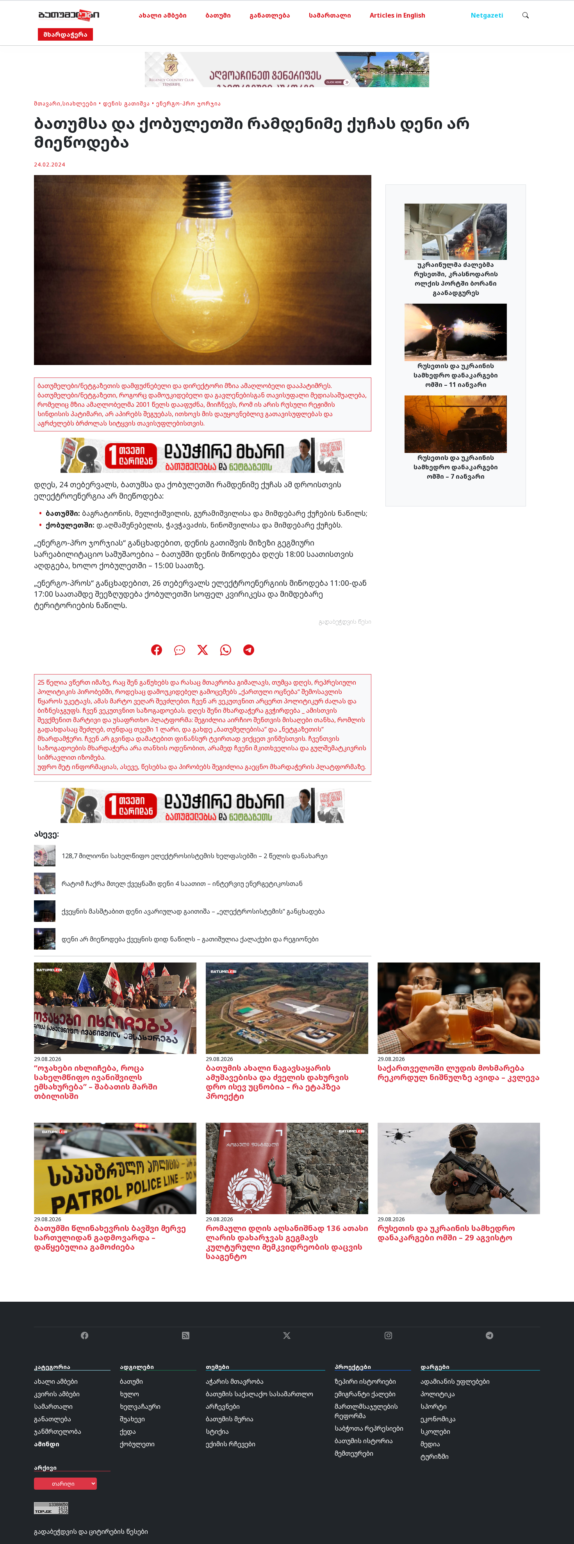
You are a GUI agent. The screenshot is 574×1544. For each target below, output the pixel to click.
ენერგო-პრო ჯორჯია (188, 103)
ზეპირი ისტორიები (365, 1381)
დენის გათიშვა (126, 103)
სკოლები (435, 1431)
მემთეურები (354, 1453)
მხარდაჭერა (65, 34)
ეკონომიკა (438, 1419)
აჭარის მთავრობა (235, 1381)
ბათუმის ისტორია (364, 1441)
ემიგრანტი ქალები (365, 1394)
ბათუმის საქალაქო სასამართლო (259, 1394)
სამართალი (330, 15)
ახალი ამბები (163, 15)
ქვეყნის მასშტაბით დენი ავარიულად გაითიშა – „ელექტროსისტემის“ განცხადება (193, 911)
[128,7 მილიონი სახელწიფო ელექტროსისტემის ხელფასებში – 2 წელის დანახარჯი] (44, 855)
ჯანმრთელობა (57, 1431)
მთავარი (47, 103)
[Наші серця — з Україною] (69, 15)
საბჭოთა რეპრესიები (369, 1428)
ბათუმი (218, 15)
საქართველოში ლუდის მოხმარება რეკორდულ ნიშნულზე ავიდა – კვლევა (459, 1072)
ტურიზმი (435, 1456)
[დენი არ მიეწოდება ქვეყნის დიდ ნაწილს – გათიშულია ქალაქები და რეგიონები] (44, 938)
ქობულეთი (137, 1444)
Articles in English (397, 15)
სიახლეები (79, 103)
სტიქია (217, 1431)
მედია (430, 1444)
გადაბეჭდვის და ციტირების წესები (91, 1531)
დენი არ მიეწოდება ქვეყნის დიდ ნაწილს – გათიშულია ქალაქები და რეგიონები (190, 939)
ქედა (128, 1431)
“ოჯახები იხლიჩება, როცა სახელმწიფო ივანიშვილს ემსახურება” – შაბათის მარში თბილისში (95, 1082)
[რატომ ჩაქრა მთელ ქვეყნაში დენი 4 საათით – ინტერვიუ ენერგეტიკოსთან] (44, 882)
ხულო (129, 1394)
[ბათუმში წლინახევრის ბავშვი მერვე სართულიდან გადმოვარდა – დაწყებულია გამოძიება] (115, 1167)
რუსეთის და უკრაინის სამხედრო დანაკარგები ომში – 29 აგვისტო (446, 1233)
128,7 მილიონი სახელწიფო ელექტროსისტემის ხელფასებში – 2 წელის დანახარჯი (195, 856)
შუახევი (132, 1419)
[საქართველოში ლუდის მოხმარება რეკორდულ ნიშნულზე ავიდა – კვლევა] (459, 1007)
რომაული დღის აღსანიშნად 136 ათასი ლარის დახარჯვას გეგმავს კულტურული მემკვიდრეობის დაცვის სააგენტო (287, 1242)
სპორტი (434, 1406)
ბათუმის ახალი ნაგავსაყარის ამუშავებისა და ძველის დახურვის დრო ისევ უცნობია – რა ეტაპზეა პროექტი (277, 1082)
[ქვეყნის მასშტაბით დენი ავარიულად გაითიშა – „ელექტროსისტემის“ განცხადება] (44, 910)
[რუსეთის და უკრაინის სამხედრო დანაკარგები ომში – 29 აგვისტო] (459, 1167)
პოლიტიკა (438, 1394)
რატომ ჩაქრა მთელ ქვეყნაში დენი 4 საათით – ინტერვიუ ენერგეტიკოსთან (182, 883)
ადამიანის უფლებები (455, 1381)
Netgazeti (487, 15)
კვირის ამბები (57, 1394)
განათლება (270, 15)
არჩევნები (223, 1406)
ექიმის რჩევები (230, 1444)
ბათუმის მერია (229, 1419)
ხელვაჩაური (140, 1406)
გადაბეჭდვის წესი (345, 621)
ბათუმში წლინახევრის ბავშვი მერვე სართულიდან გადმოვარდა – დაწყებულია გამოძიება (110, 1237)
